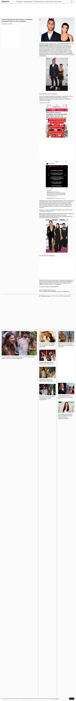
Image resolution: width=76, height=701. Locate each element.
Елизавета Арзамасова (39, 1)
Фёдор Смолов (49, 1)
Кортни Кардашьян (52, 291)
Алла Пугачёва (57, 1)
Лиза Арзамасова (28, 1)
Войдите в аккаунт (46, 296)
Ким (40, 213)
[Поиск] (71, 1)
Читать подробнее (55, 698)
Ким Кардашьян (66, 291)
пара (40, 283)
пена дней (44, 291)
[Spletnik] (5, 2)
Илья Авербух (19, 1)
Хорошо (71, 698)
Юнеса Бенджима (43, 45)
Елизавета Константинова (49, 290)
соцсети (59, 291)
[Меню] (73, 1)
